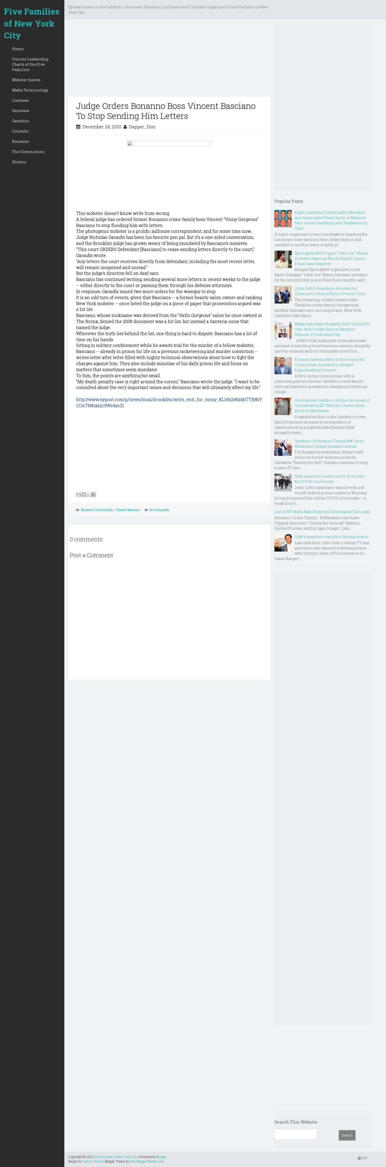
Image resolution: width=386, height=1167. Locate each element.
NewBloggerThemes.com (147, 1161)
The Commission (28, 151)
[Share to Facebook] (93, 494)
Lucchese (20, 100)
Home (18, 48)
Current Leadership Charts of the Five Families (30, 64)
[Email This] (78, 494)
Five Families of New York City (32, 23)
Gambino (20, 120)
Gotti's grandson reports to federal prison (332, 536)
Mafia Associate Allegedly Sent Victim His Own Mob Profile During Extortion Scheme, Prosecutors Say (332, 329)
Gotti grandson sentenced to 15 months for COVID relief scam (330, 479)
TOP (364, 1158)
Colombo (20, 131)
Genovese (20, 110)
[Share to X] (88, 494)
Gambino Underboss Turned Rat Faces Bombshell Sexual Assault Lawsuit (329, 443)
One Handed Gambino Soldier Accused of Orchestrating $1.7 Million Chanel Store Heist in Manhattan (332, 405)
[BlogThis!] (83, 494)
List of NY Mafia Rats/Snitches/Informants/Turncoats (322, 511)
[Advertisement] (169, 60)
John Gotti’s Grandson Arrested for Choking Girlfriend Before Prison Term (330, 291)
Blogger (161, 1157)
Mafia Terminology (30, 90)
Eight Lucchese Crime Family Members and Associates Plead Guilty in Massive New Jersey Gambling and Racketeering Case (331, 220)
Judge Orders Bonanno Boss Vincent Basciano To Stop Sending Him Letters (165, 110)
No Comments (159, 510)
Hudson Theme (92, 1161)
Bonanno (20, 141)
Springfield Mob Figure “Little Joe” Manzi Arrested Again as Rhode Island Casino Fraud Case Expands (331, 258)
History (19, 161)
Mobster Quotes (26, 79)
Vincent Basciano (128, 510)
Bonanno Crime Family (97, 510)
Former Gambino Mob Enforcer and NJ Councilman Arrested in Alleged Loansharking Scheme (330, 364)
